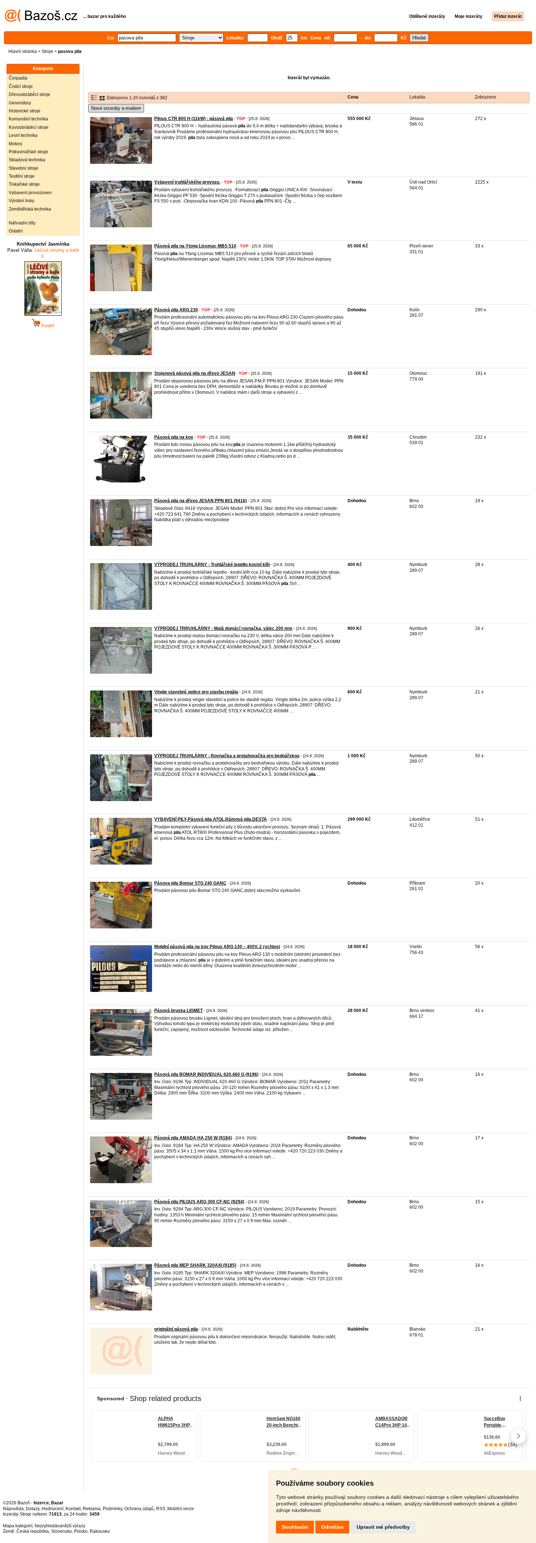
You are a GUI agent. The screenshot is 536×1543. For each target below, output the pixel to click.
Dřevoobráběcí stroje (29, 94)
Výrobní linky (21, 200)
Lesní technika (23, 135)
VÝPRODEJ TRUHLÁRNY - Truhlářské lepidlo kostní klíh (212, 564)
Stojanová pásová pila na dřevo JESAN (194, 373)
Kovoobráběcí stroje (28, 127)
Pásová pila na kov (173, 437)
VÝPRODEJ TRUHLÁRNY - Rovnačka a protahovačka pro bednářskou (226, 755)
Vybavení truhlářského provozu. (187, 182)
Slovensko (61, 1531)
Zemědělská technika (30, 209)
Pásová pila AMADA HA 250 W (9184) (193, 1137)
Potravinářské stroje (28, 151)
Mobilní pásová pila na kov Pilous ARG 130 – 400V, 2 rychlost (217, 946)
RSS (160, 1508)
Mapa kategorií (17, 1525)
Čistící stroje (21, 86)
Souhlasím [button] (295, 1527)
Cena (352, 97)
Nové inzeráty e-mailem (116, 108)
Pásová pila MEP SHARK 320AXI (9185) (195, 1265)
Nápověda (13, 1508)
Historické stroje (24, 110)
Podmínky (112, 1508)
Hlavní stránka (22, 51)
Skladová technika (27, 159)
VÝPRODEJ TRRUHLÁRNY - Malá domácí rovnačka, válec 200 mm (223, 628)
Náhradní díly (22, 223)
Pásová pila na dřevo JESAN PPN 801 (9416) (200, 500)
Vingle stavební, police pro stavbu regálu (196, 691)
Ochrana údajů (139, 1508)
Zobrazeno (485, 97)
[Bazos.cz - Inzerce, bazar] (41, 20)
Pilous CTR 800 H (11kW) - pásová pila (193, 118)
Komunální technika (28, 119)
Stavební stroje (23, 168)
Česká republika (32, 1531)
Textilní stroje (22, 176)
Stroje (47, 51)
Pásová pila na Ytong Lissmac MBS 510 (195, 246)
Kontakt (73, 1508)
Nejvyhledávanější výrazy (60, 1525)
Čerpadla (18, 78)
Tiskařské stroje (24, 184)
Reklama (92, 1508)
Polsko (81, 1531)
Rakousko (100, 1531)
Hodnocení (52, 1508)
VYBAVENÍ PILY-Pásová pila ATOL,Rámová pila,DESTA (210, 819)
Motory (15, 143)
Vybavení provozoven (30, 192)
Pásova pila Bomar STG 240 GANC (190, 883)
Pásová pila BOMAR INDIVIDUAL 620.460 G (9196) (206, 1074)
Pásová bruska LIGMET (178, 1010)
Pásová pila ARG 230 (176, 309)
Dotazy (32, 1508)
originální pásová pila (176, 1329)
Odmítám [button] (332, 1527)
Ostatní (16, 231)
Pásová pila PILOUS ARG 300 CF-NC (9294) (199, 1201)
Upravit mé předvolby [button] (383, 1527)
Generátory (20, 102)
